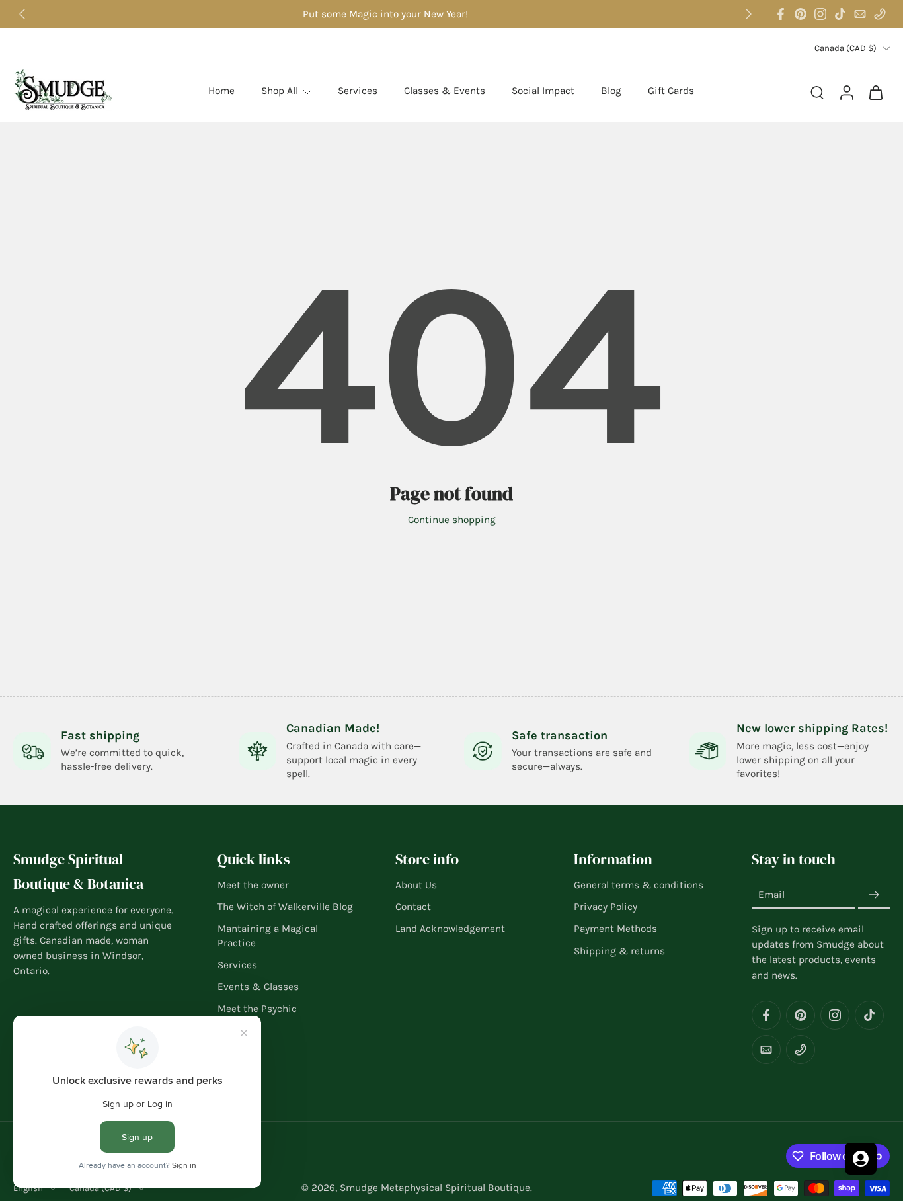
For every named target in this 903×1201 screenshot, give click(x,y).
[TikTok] (840, 14)
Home (221, 91)
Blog (611, 91)
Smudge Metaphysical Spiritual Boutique (435, 1188)
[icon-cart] (875, 91)
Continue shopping (452, 520)
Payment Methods (615, 929)
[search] (817, 92)
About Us (416, 885)
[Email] (860, 14)
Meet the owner (253, 885)
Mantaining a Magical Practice (267, 936)
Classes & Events (444, 91)
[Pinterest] (800, 14)
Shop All (279, 91)
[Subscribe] (874, 895)
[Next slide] (748, 14)
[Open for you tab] (861, 1159)
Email (771, 895)
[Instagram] (820, 14)
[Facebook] (781, 14)
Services (357, 91)
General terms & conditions (638, 885)
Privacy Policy (605, 907)
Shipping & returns (619, 951)
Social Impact (543, 91)
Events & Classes (258, 987)
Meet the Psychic (257, 1009)
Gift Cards (671, 91)
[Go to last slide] (22, 14)
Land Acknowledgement (450, 929)
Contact (413, 907)
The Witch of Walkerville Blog (285, 907)
